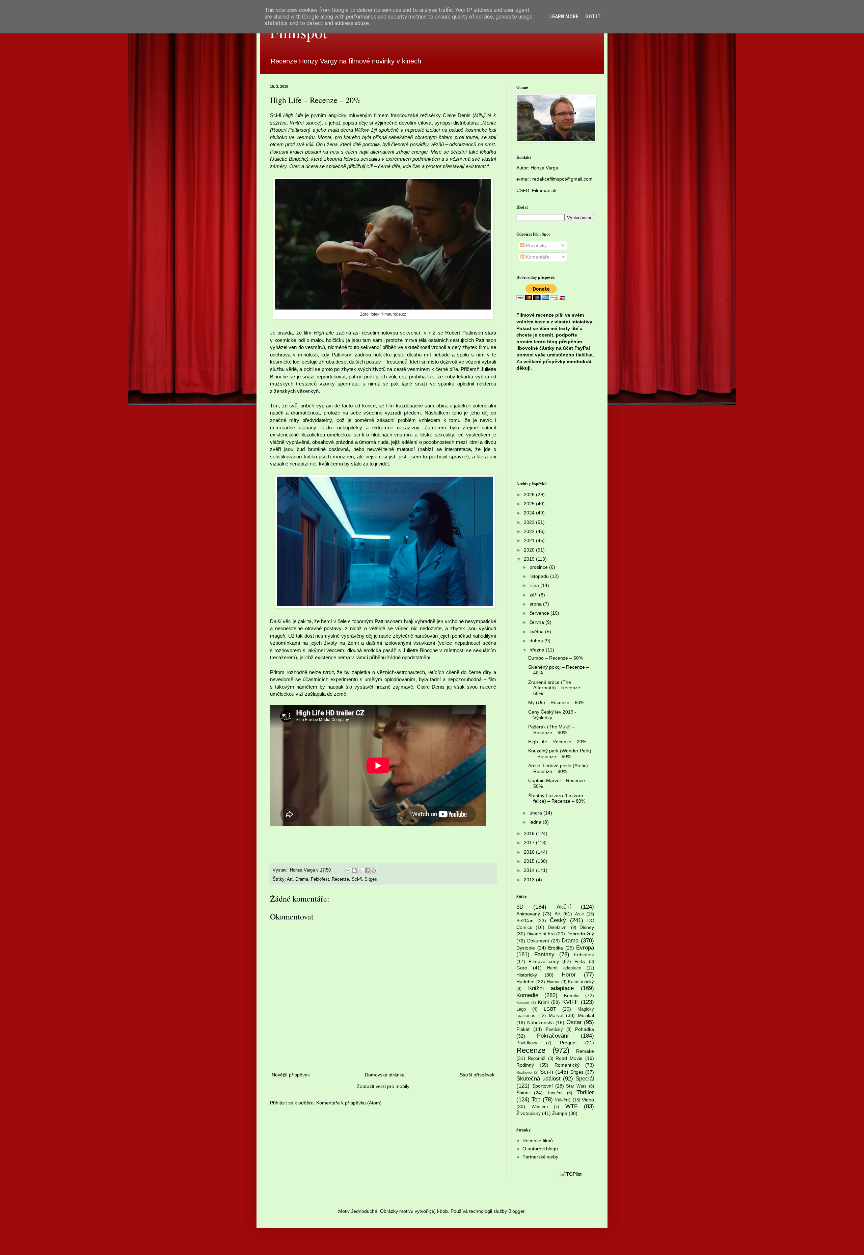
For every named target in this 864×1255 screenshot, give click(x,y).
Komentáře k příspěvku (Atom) (349, 1102)
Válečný (563, 1100)
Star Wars (576, 1086)
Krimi (543, 1002)
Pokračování (553, 1036)
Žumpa (559, 1113)
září (534, 594)
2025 (530, 503)
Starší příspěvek (477, 1074)
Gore (521, 967)
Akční (564, 907)
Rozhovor (524, 1072)
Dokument (538, 940)
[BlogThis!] (354, 870)
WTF (571, 1106)
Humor (553, 982)
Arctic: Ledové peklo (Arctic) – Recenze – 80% (560, 768)
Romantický (567, 1065)
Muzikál (586, 1015)
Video (588, 1099)
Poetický (554, 1029)
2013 (530, 879)
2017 (530, 842)
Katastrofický (581, 982)
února (536, 813)
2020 (530, 550)
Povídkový (526, 1043)
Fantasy (544, 954)
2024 (530, 512)
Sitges (370, 879)
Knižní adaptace (551, 988)
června (537, 622)
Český (558, 920)
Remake (585, 1051)
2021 (530, 540)
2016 (530, 852)
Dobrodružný (580, 933)
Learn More (563, 16)
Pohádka (584, 1029)
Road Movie (569, 1058)
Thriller (585, 1092)
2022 (530, 531)
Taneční (555, 1093)
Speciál (584, 1078)
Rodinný (525, 1065)
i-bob (442, 1211)
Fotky (580, 961)
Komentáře (536, 257)
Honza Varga (544, 167)
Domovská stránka (385, 1074)
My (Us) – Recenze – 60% (556, 702)
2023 (530, 522)
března (538, 649)
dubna (537, 640)
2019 (530, 559)
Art (290, 879)
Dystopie (525, 948)
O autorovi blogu (540, 1148)
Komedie (527, 995)
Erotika (555, 948)
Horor (569, 974)
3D (519, 907)
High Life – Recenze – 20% (557, 741)
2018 (530, 833)
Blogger (516, 1211)
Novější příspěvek (291, 1074)
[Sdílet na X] (360, 870)
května (537, 631)
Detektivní (558, 927)
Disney (586, 927)
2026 (530, 494)
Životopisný (528, 1113)
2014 (530, 870)
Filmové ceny (544, 961)
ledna (536, 822)
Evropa (585, 947)
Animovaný (528, 913)
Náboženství (540, 1022)
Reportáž (536, 1058)
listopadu (540, 576)
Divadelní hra (540, 933)
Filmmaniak (544, 190)
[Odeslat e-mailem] (348, 870)
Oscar (574, 1022)
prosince (539, 567)
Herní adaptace (564, 968)
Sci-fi (357, 879)
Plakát (523, 1029)
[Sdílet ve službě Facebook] (367, 870)
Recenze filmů (537, 1140)
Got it (593, 16)
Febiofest (320, 879)
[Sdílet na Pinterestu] (373, 870)
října (535, 585)
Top (536, 1099)
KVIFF (570, 1002)
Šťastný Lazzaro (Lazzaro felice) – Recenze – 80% (556, 798)
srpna (536, 604)
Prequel (568, 1042)
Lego (521, 1009)
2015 (530, 861)
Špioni (523, 1092)
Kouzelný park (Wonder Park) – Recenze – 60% (559, 753)
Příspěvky (535, 245)
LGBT (550, 1009)
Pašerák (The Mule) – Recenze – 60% (551, 729)
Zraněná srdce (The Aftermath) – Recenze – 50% (556, 687)
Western (540, 1106)
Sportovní (542, 1086)
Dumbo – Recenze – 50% (555, 658)
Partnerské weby (540, 1156)
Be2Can (525, 920)
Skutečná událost (538, 1078)
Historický (526, 975)
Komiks (571, 995)
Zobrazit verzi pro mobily (383, 1086)
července (540, 613)
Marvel (556, 1015)
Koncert (522, 1002)
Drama (301, 879)
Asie (579, 914)
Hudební (525, 981)
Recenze (340, 879)
